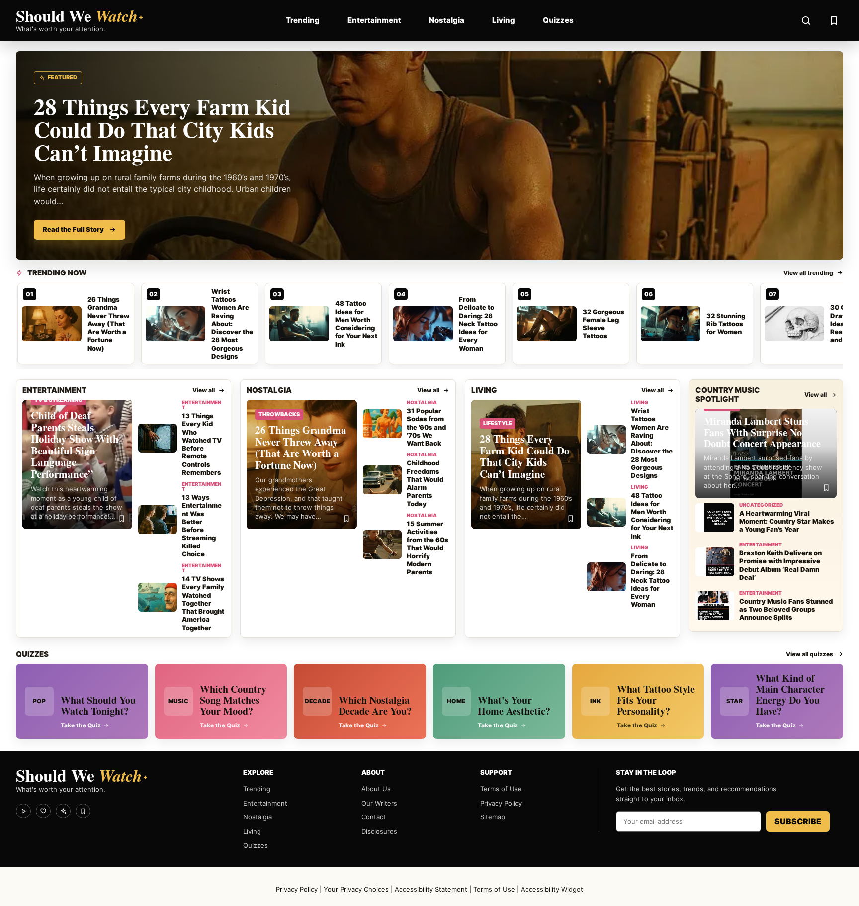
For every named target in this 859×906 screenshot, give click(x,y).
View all (203, 390)
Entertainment (374, 20)
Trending (303, 20)
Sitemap (492, 817)
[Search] (805, 20)
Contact (373, 817)
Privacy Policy (501, 803)
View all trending (808, 272)
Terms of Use (501, 789)
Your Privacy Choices (356, 889)
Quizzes (558, 20)
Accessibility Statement (431, 889)
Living (503, 20)
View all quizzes (809, 654)
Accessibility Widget (552, 889)
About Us (376, 789)
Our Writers (379, 803)
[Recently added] (833, 20)
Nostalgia (446, 20)
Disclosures (379, 831)
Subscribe (797, 821)
